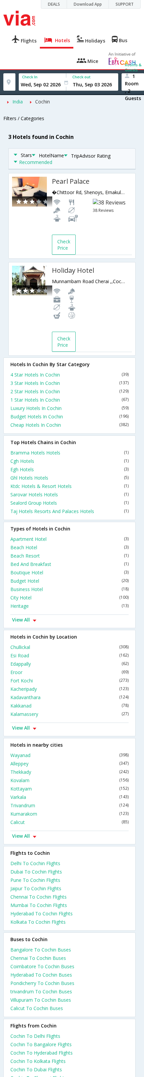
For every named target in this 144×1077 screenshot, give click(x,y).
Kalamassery (69, 714)
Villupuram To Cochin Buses (40, 1000)
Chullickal (69, 647)
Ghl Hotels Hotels (69, 478)
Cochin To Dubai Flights (36, 1069)
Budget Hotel (69, 581)
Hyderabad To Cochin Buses (41, 975)
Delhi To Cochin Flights (35, 863)
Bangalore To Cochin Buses (40, 949)
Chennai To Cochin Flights (38, 897)
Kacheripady (69, 689)
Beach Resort (69, 556)
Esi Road (69, 655)
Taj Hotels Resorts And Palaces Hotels (69, 511)
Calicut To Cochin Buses (36, 1008)
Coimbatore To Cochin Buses (42, 966)
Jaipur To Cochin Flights (35, 888)
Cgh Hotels (69, 461)
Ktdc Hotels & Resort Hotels (69, 486)
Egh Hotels (69, 469)
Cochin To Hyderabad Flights (41, 1053)
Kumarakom (69, 814)
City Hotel (69, 597)
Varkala (69, 797)
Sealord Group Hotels (69, 503)
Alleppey (69, 763)
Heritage (69, 606)
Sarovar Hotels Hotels (69, 494)
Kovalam (69, 780)
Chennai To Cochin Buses (38, 958)
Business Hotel (69, 589)
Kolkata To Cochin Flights (38, 922)
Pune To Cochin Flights (35, 880)
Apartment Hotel (69, 539)
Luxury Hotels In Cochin (69, 408)
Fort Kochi (69, 680)
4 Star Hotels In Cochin (69, 374)
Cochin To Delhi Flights (35, 1036)
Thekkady (69, 772)
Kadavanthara (69, 697)
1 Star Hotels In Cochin (69, 400)
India (17, 101)
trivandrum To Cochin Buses (41, 991)
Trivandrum (69, 805)
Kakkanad (69, 705)
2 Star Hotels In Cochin (69, 391)
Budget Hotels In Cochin (69, 416)
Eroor (69, 672)
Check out (81, 76)
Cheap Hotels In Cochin (69, 425)
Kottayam (69, 788)
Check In (30, 76)
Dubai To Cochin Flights (36, 871)
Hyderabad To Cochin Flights (41, 913)
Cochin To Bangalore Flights (41, 1044)
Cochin (42, 101)
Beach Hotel (69, 547)
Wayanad (69, 755)
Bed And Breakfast (69, 564)
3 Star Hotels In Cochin (69, 383)
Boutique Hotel (69, 572)
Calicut (69, 822)
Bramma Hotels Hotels (69, 452)
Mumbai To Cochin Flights (38, 905)
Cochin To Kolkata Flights (38, 1061)
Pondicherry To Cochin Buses (42, 983)
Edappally (69, 664)
